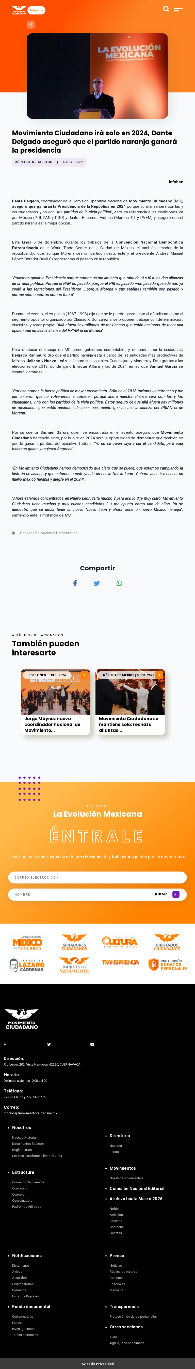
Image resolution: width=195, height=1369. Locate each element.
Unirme (160, 894)
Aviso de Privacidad (98, 1364)
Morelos (36, 10)
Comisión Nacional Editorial (137, 1188)
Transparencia (124, 1306)
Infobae (176, 182)
